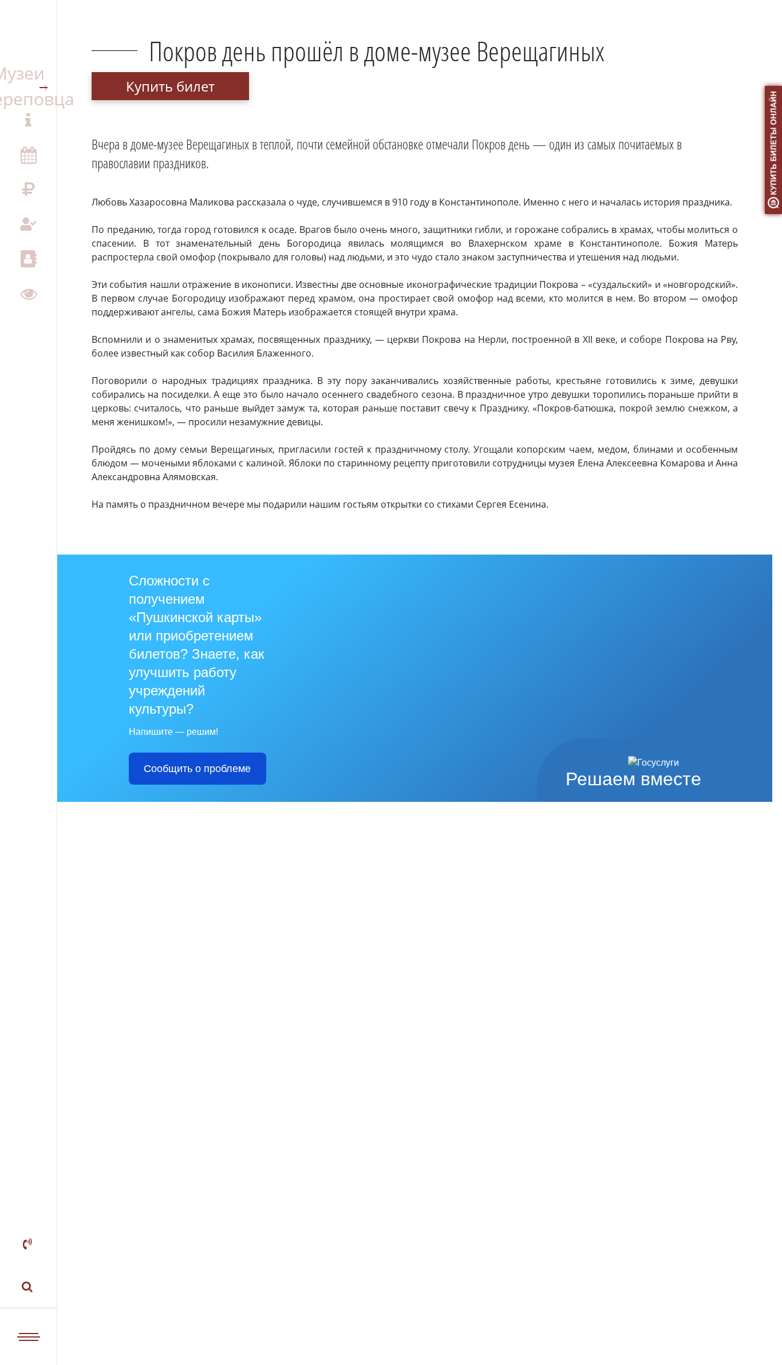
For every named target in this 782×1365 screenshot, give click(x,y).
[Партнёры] (28, 224)
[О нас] (28, 120)
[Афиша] (28, 154)
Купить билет (170, 86)
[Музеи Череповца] (28, 85)
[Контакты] (28, 259)
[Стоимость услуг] (28, 189)
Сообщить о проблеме (197, 768)
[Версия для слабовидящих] (28, 293)
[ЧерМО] (29, 32)
